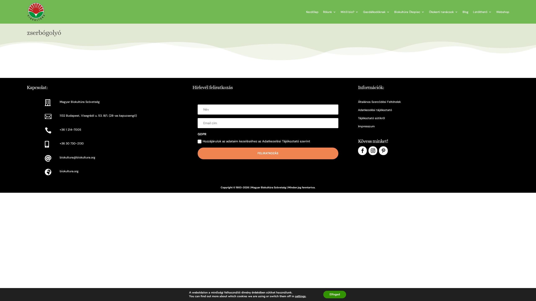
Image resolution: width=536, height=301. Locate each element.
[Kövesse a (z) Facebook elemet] (362, 150)
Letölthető (480, 12)
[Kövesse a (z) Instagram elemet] (372, 150)
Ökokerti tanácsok (441, 12)
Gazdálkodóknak (374, 12)
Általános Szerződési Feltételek (379, 102)
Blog (465, 12)
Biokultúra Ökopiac (407, 12)
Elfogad (335, 294)
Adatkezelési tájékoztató (375, 110)
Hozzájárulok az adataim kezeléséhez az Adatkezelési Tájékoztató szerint (256, 141)
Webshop (502, 12)
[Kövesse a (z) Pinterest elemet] (383, 150)
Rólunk (327, 12)
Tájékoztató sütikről (371, 118)
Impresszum (366, 126)
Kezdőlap (312, 12)
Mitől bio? (347, 12)
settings (300, 296)
